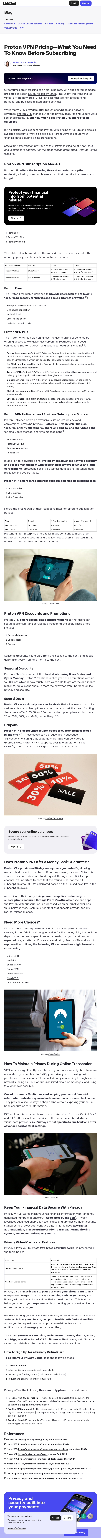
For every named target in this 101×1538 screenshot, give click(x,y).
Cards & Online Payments (30, 24)
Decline (67, 1518)
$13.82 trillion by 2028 (42, 93)
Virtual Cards (10, 28)
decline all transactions (33, 1299)
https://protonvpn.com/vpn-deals (34, 1464)
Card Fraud (9, 24)
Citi (12, 1118)
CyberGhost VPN (15, 974)
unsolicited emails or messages (63, 1082)
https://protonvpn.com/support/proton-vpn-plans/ (43, 1449)
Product (49, 24)
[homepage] (9, 3)
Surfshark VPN (14, 965)
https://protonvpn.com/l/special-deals (37, 1459)
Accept (55, 1518)
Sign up (85, 3)
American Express (67, 1114)
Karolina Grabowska (54, 818)
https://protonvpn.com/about (32, 1454)
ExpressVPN (13, 956)
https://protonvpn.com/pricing (33, 1439)
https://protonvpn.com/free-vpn (34, 1444)
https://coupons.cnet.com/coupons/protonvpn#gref (37, 1473)
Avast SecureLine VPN (18, 983)
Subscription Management (80, 24)
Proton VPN (24, 113)
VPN (22, 28)
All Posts (8, 20)
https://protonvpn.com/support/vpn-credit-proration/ (44, 1469)
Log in (74, 3)
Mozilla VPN (13, 978)
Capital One (88, 1114)
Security (60, 24)
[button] (95, 3)
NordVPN (11, 960)
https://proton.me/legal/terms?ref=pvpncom (40, 1478)
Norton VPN (13, 969)
